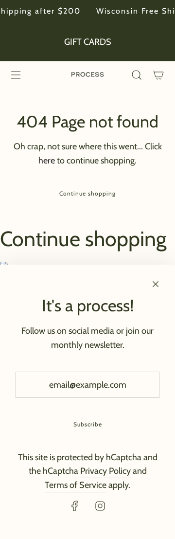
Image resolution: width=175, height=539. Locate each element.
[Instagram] (100, 506)
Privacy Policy (105, 471)
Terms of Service (75, 485)
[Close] (155, 284)
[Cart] (158, 75)
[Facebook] (75, 506)
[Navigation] (15, 75)
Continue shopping (87, 193)
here (46, 160)
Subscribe (87, 424)
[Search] (136, 75)
